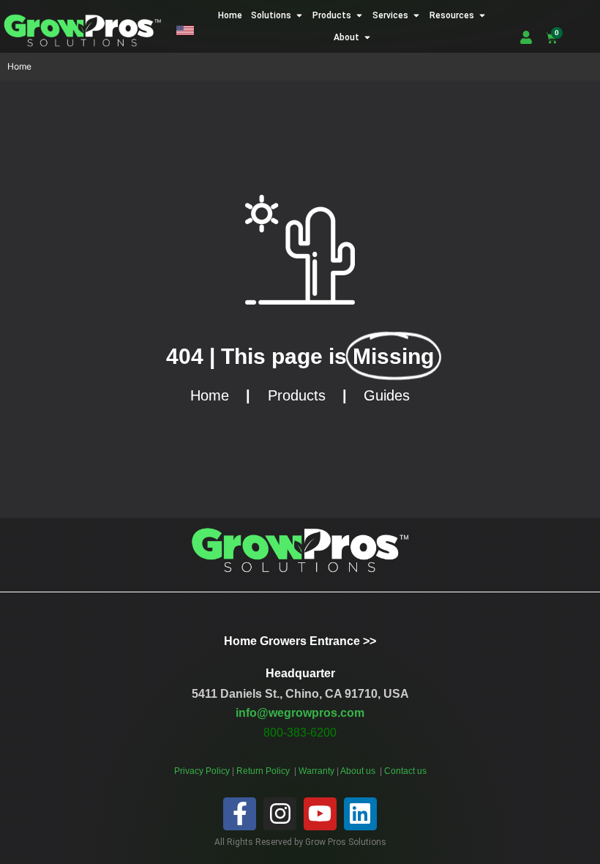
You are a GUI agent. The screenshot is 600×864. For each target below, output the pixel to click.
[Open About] (367, 37)
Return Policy (264, 771)
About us (359, 771)
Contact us (405, 771)
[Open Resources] (482, 15)
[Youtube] (320, 813)
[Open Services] (416, 15)
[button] (185, 31)
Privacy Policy (202, 771)
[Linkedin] (360, 813)
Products (297, 395)
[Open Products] (359, 15)
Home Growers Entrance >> (300, 641)
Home (19, 66)
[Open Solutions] (299, 15)
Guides (387, 395)
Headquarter (300, 673)
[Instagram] (279, 813)
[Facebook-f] (239, 813)
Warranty (318, 771)
